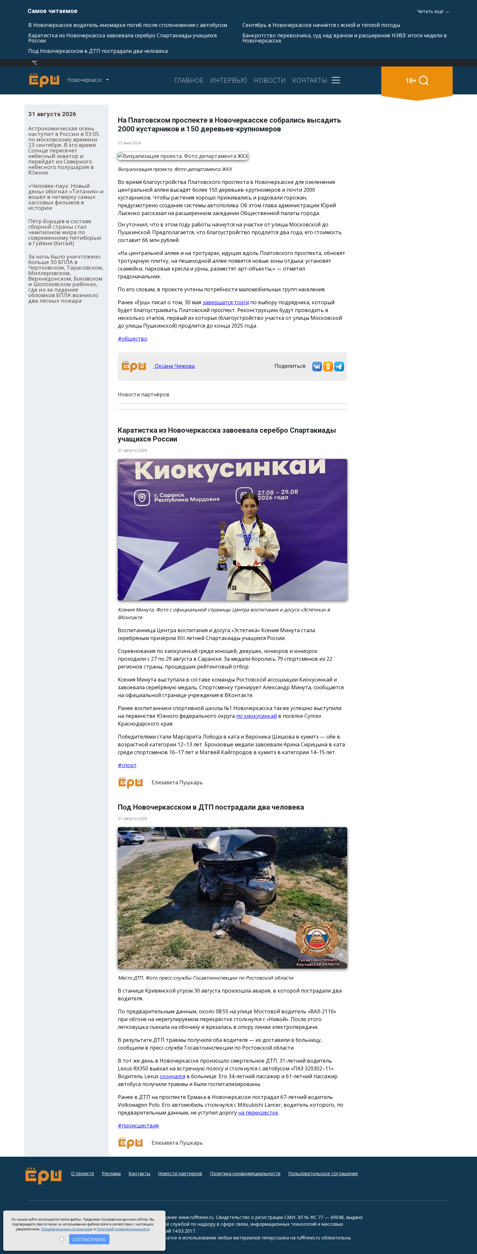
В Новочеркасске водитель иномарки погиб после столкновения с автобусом (127, 25)
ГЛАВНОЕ (189, 80)
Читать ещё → (433, 11)
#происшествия (138, 1125)
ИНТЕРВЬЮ (228, 80)
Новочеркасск (85, 79)
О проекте (82, 1173)
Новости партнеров (180, 1173)
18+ (411, 80)
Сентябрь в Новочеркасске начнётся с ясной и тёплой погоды (321, 25)
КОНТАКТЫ (309, 80)
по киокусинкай (256, 715)
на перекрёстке (258, 1112)
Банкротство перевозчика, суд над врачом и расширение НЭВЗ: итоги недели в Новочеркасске (344, 38)
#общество (132, 338)
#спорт (127, 765)
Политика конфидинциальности (245, 1173)
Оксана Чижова (174, 365)
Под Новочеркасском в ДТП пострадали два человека (98, 50)
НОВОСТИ (270, 80)
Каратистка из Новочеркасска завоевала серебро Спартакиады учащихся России (122, 38)
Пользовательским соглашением (66, 1229)
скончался (172, 1076)
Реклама (111, 1173)
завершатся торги (225, 302)
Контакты (139, 1173)
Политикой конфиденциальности (123, 1229)
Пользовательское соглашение (323, 1173)
